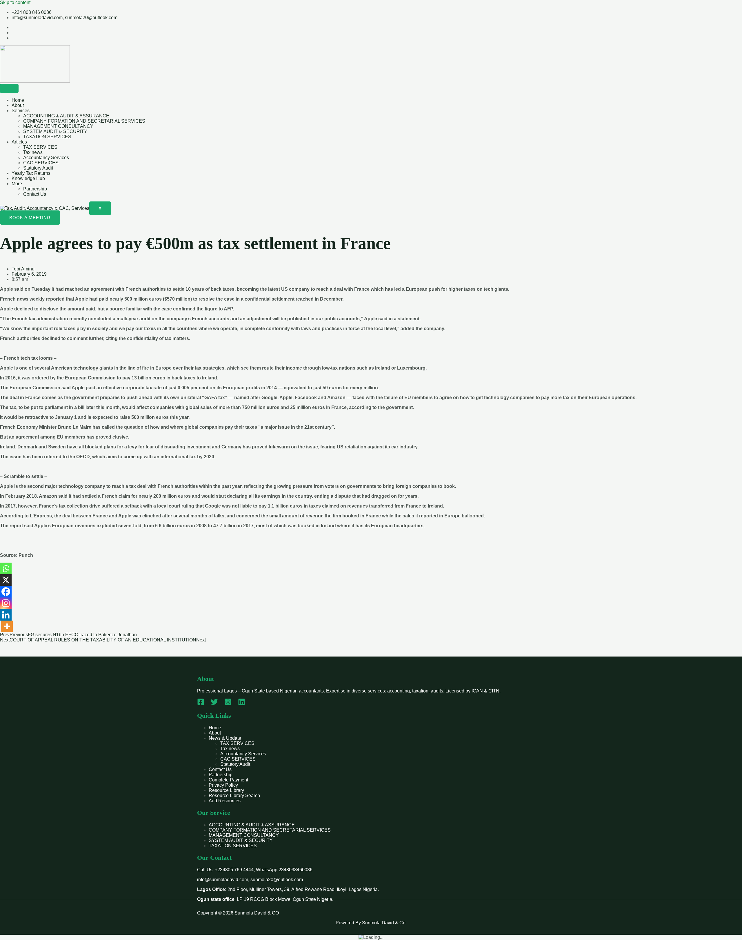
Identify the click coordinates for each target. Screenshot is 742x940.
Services (21, 110)
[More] (7, 626)
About (18, 105)
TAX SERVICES (40, 147)
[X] (6, 580)
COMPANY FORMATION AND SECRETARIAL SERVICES (84, 121)
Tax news (33, 152)
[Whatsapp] (6, 568)
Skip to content (15, 2)
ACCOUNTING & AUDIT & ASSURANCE (66, 115)
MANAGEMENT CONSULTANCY (58, 126)
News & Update (225, 738)
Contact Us (34, 194)
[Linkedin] (6, 615)
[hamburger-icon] (9, 88)
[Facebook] (6, 591)
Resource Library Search (234, 795)
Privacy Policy (223, 785)
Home (18, 100)
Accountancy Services (46, 157)
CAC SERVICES (41, 162)
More (17, 183)
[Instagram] (6, 603)
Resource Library (226, 790)
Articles (19, 141)
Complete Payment (228, 779)
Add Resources (225, 800)
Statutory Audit (38, 168)
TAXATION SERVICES (47, 136)
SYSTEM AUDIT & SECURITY (55, 131)
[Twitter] (214, 703)
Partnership (35, 188)
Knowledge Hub (28, 178)
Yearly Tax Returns (31, 173)
